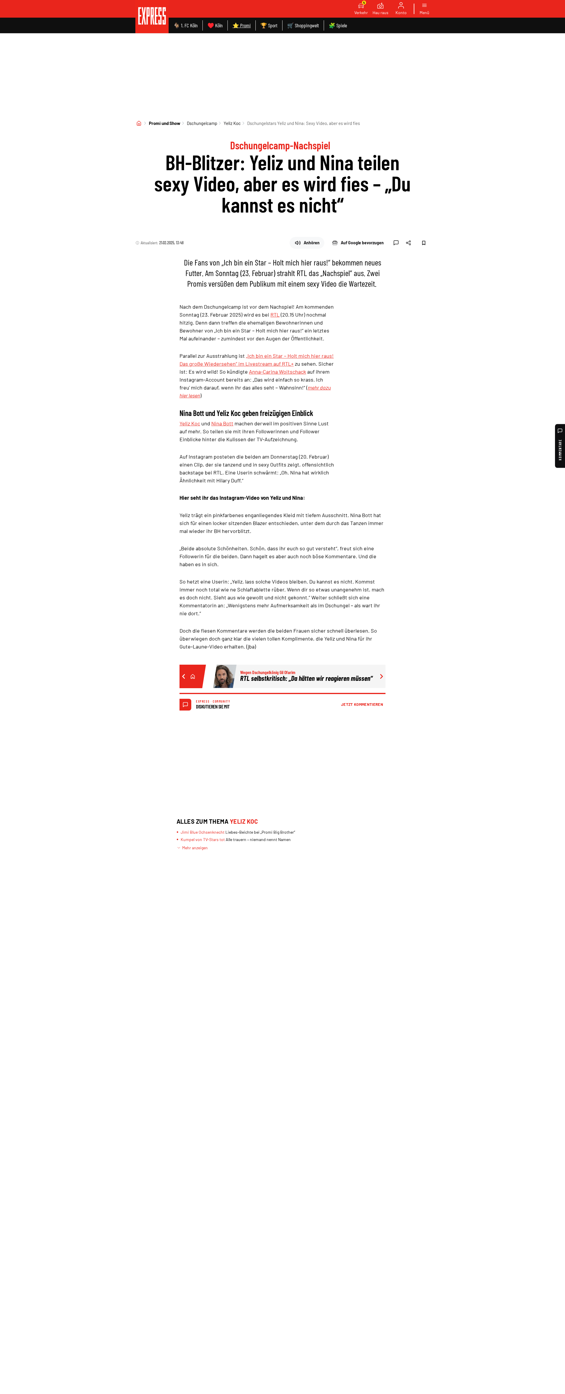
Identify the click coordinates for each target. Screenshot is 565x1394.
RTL (275, 314)
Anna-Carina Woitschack (277, 371)
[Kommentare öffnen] (396, 243)
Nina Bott (222, 423)
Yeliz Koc (232, 123)
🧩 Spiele (338, 25)
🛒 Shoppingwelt (303, 25)
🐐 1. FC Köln (185, 25)
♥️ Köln (215, 25)
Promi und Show (164, 123)
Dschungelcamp (202, 123)
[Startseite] (138, 123)
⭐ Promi (241, 25)
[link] (152, 16)
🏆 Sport (268, 25)
